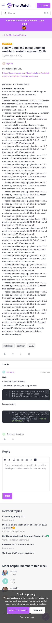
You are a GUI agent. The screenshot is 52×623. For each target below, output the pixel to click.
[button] (3, 6)
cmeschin (14, 588)
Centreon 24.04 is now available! (18, 544)
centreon (21, 346)
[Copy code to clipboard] (47, 392)
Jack (12, 580)
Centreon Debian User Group (15, 540)
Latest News (8, 520)
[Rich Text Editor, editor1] (26, 476)
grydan (9, 63)
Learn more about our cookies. (32, 604)
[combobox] (26, 13)
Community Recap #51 (13, 516)
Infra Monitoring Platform (15, 35)
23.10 (31, 346)
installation (8, 346)
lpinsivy (13, 571)
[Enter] (4, 13)
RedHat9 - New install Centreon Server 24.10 (24, 536)
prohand (10, 372)
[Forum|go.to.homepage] (18, 5)
